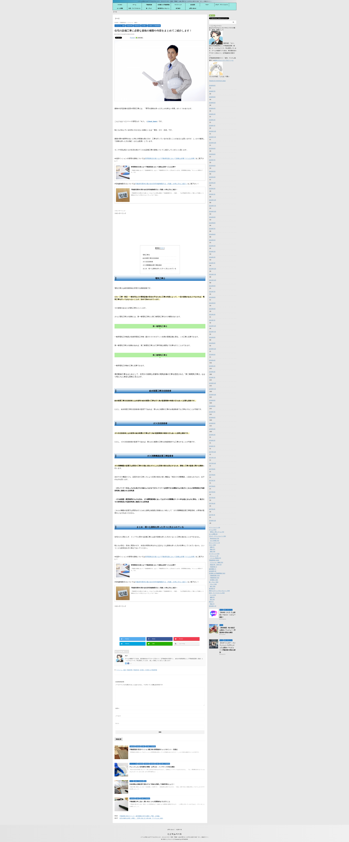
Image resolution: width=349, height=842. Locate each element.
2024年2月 (212, 257)
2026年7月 (212, 91)
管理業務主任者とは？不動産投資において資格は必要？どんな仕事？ (170, 158)
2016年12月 (212, 520)
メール (117, 716)
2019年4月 (212, 360)
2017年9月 (212, 469)
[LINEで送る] (139, 38)
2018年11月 (212, 389)
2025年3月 (212, 183)
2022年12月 (212, 326)
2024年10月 (212, 211)
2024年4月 (212, 246)
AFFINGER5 (184, 839)
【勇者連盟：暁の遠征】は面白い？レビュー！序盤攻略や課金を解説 (227, 630)
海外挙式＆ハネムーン (164, 8)
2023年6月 (212, 297)
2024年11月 (212, 205)
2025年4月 (212, 177)
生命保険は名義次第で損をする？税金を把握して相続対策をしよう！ (152, 784)
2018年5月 (212, 423)
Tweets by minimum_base (217, 81)
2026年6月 (212, 97)
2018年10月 (212, 394)
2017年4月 (212, 497)
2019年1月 (212, 377)
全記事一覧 (179, 829)
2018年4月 (212, 429)
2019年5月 (212, 354)
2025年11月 (212, 137)
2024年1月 (212, 263)
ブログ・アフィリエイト (221, 4)
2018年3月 (212, 434)
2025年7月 (212, 160)
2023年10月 (212, 280)
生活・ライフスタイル (134, 8)
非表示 (162, 248)
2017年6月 (212, 486)
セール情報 (120, 8)
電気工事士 (147, 255)
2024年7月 (212, 228)
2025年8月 (212, 154)
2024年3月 (212, 251)
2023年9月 (212, 286)
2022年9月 (212, 337)
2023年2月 (212, 314)
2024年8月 (212, 223)
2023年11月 (212, 274)
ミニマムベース (174, 834)
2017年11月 (212, 457)
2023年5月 (212, 303)
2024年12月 (212, 200)
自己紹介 (178, 8)
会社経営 (192, 4)
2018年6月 (212, 417)
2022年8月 (212, 343)
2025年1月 (212, 194)
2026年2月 (212, 120)
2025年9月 (212, 148)
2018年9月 (212, 400)
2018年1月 (212, 446)
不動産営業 (129, 670)
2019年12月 (212, 349)
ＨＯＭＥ (120, 4)
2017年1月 (212, 515)
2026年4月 (212, 108)
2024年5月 (212, 240)
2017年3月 (212, 503)
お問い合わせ (192, 8)
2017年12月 (212, 452)
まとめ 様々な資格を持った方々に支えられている (160, 268)
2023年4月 (212, 309)
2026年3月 (212, 114)
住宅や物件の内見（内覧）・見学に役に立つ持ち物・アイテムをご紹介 (141, 818)
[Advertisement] (130, 227)
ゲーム (134, 4)
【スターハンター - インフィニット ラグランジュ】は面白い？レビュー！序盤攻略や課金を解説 (227, 647)
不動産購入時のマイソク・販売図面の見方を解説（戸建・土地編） (140, 816)
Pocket (132, 38)
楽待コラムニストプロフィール (223, 60)
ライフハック (178, 4)
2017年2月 (212, 509)
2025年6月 (212, 165)
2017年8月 (212, 475)
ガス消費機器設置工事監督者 (153, 265)
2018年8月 (212, 406)
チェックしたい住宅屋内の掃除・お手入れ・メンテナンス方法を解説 (152, 767)
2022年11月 (212, 331)
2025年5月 (212, 171)
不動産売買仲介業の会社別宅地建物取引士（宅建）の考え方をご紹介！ (161, 184)
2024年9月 (212, 217)
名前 (117, 708)
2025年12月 (212, 131)
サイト (117, 723)
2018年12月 (212, 383)
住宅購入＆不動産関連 (164, 4)
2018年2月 (212, 440)
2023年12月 (212, 268)
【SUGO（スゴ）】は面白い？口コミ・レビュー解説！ (227, 614)
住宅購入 (142, 670)
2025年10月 (212, 142)
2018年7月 (212, 412)
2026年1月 (212, 125)
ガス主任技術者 (148, 262)
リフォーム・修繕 (121, 670)
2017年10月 (212, 463)
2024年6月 (212, 234)
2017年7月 (212, 480)
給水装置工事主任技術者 (151, 258)
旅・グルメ (149, 8)
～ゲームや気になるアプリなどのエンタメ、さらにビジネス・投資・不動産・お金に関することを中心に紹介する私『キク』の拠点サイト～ (174, 837)
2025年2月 (212, 188)
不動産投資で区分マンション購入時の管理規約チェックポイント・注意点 (153, 749)
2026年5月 (212, 102)
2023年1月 (212, 320)
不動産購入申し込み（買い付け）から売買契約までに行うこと (150, 801)
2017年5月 (212, 492)
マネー (207, 4)
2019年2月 (212, 371)
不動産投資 (149, 4)
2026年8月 (212, 85)
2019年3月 (212, 366)
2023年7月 (212, 291)
